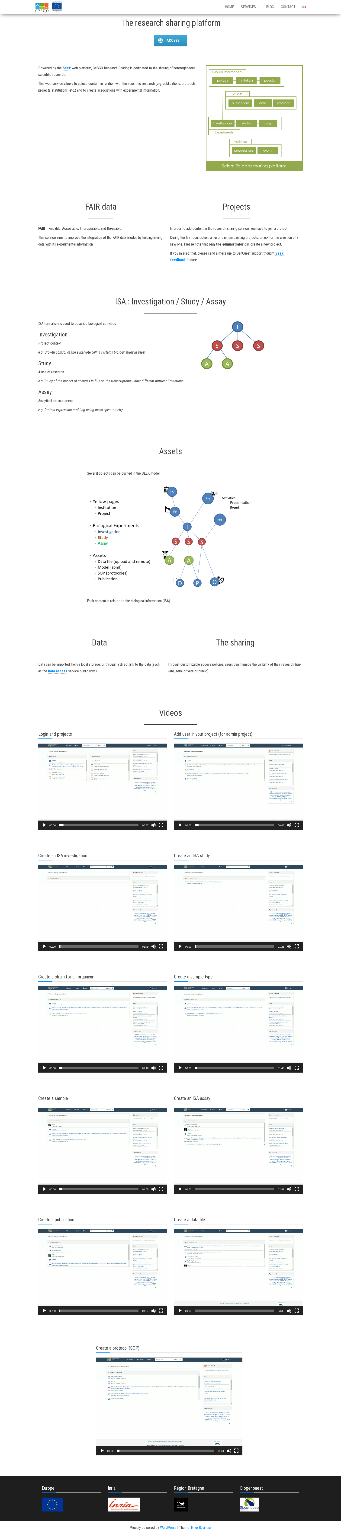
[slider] (98, 825)
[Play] (44, 825)
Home (229, 7)
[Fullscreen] (161, 825)
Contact (288, 7)
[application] (102, 787)
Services (249, 7)
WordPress (168, 1527)
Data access (57, 671)
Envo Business (201, 1527)
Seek (67, 68)
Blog (270, 7)
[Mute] (153, 825)
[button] (102, 786)
